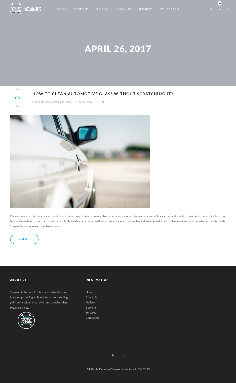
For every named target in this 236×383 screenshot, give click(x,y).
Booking (91, 307)
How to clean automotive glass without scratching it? (102, 93)
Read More (24, 239)
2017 (17, 105)
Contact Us (92, 317)
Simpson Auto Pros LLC (125, 369)
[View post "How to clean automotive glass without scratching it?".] (118, 161)
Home (89, 292)
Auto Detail (86, 101)
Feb (17, 89)
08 (17, 97)
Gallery (90, 302)
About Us (91, 297)
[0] (219, 9)
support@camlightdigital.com (53, 101)
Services (91, 312)
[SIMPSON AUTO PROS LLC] (24, 9)
